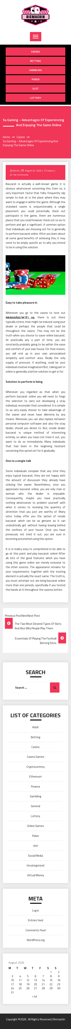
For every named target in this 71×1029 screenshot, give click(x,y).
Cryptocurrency (36, 767)
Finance (35, 786)
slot (35, 88)
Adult (35, 727)
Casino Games (35, 757)
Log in (35, 910)
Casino (35, 51)
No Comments (21, 174)
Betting (35, 61)
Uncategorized (35, 865)
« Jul (34, 996)
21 (43, 984)
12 (27, 980)
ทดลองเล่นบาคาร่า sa (20, 317)
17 (12, 984)
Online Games (35, 826)
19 (27, 984)
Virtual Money (35, 875)
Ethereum (35, 776)
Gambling (35, 70)
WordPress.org (35, 940)
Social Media (35, 855)
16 (58, 980)
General (35, 806)
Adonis (15, 170)
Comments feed (36, 930)
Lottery (35, 98)
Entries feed (35, 920)
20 (35, 984)
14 (43, 980)
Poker (36, 79)
